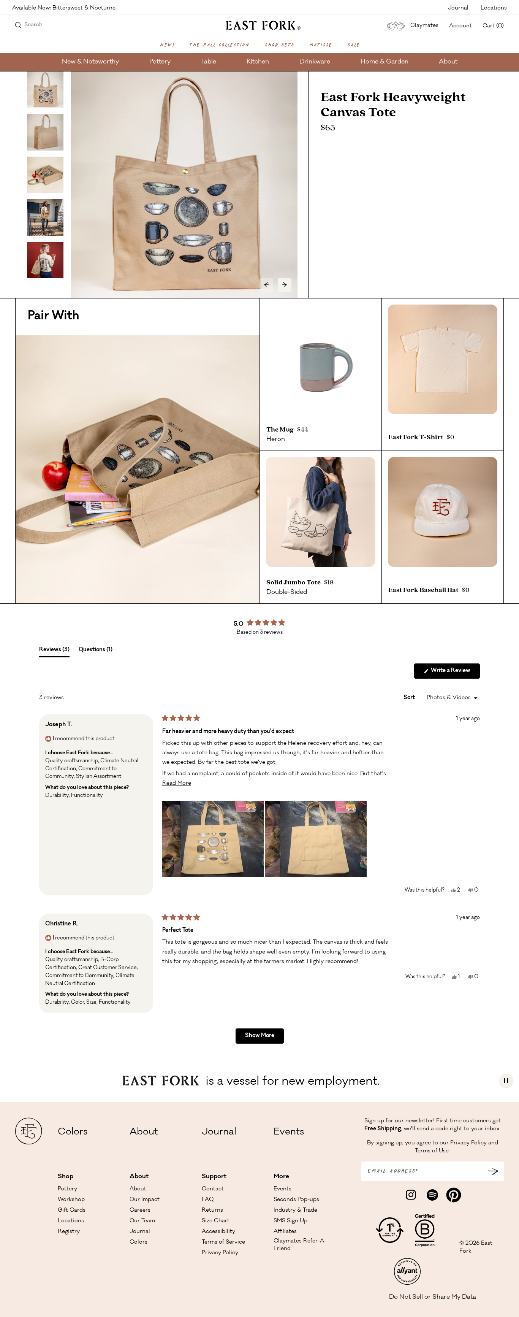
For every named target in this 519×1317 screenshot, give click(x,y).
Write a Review (455, 673)
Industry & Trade (295, 1210)
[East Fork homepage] (260, 24)
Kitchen (258, 62)
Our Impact (145, 1200)
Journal (458, 8)
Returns (212, 1210)
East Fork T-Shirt (417, 437)
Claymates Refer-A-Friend (300, 1245)
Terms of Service (223, 1242)
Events (289, 1132)
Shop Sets (279, 45)
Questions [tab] (95, 652)
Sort (409, 698)
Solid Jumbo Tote (294, 582)
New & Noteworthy (90, 62)
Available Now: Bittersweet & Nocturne (64, 8)
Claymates (424, 26)
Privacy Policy (220, 1253)
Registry (69, 1231)
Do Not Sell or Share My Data (432, 1297)
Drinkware (314, 62)
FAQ (208, 1200)
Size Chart (215, 1221)
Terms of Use (432, 1151)
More (281, 1177)
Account (460, 26)
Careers (140, 1210)
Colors (72, 1132)
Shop (65, 1177)
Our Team (142, 1221)
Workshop (71, 1200)
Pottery (160, 62)
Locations (494, 8)
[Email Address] (493, 1171)
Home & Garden (384, 62)
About (448, 62)
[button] (213, 839)
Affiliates (285, 1231)
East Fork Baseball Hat (424, 590)
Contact (213, 1189)
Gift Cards (71, 1210)
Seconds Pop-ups (296, 1200)
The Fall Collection (219, 45)
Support (214, 1177)
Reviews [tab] (54, 652)
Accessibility (218, 1231)
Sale (353, 45)
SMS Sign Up (290, 1221)
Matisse (320, 45)
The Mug (281, 429)
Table (208, 62)
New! (167, 45)
